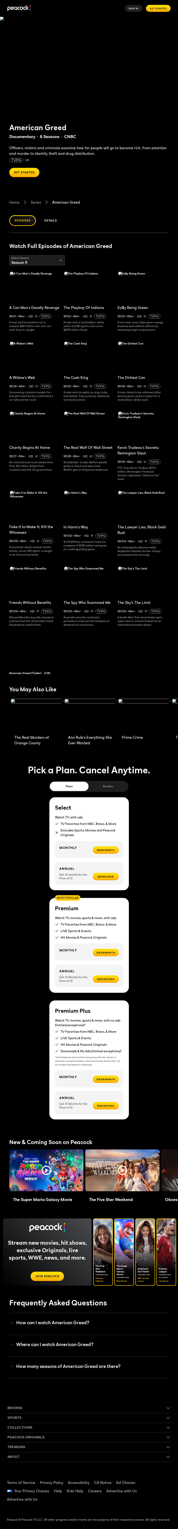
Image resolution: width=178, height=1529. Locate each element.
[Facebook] (151, 1477)
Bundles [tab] (108, 786)
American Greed (66, 202)
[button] (46, 1170)
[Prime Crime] (144, 716)
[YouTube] (151, 1490)
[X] (151, 1503)
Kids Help (75, 1491)
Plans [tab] (69, 786)
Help (58, 1491)
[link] (38, 653)
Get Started (158, 8)
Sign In (134, 8)
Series (36, 202)
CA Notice (102, 1482)
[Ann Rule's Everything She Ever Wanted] (90, 716)
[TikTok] (163, 1477)
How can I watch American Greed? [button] (52, 1322)
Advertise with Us (121, 1491)
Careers (95, 1491)
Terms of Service (21, 1482)
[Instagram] (163, 1490)
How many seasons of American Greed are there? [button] (68, 1366)
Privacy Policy (51, 1482)
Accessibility (78, 1482)
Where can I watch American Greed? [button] (54, 1344)
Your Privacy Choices (31, 1491)
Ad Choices (125, 1482)
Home (14, 202)
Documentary (22, 136)
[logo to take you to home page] (19, 8)
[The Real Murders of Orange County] (37, 716)
